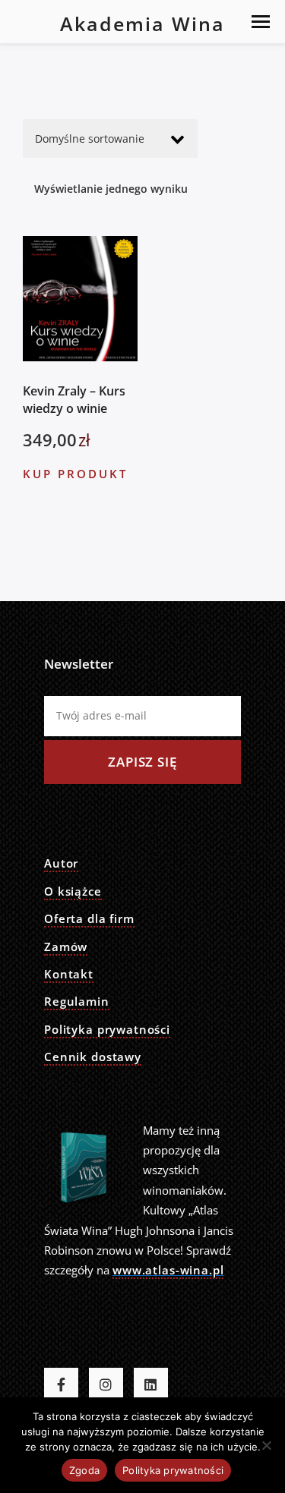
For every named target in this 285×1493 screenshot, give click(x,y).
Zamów (65, 946)
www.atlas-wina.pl (167, 1269)
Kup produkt (75, 473)
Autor (61, 863)
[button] (260, 21)
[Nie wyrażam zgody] (266, 1445)
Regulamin (76, 1001)
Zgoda (84, 1470)
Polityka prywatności (107, 1029)
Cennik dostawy (92, 1056)
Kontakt (68, 973)
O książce (73, 891)
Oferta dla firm (89, 918)
